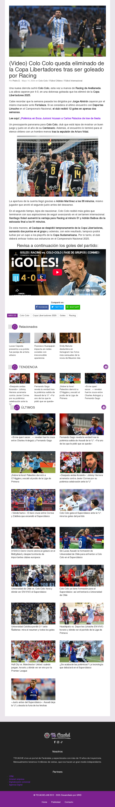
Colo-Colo (43, 81)
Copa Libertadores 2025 (44, 315)
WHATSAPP (74, 307)
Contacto (69, 802)
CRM (11, 776)
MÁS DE (12, 315)
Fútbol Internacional (73, 81)
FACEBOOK (43, 307)
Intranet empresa (16, 779)
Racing (72, 315)
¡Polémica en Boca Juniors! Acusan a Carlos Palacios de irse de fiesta (60, 118)
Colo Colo (24, 315)
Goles (62, 315)
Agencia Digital (15, 785)
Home (44, 802)
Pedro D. (16, 81)
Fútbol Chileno (56, 81)
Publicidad (55, 802)
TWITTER (59, 307)
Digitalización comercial (19, 782)
